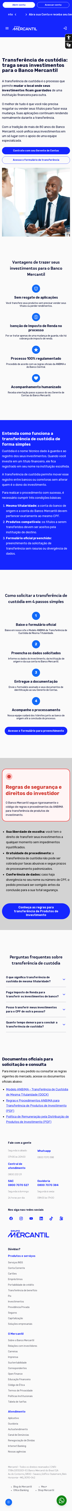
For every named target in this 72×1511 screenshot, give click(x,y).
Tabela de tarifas (17, 1401)
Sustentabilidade (17, 1362)
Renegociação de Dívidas (21, 1440)
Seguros (12, 1312)
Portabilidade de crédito (21, 1284)
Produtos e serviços (21, 1256)
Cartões (12, 1273)
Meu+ (44, 1486)
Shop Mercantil (46, 1490)
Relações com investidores (22, 1346)
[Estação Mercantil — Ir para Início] (25, 28)
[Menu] (7, 28)
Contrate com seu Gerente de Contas (36, 150)
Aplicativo (13, 1418)
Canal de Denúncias (18, 1435)
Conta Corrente (16, 1268)
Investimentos (16, 1301)
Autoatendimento (18, 1429)
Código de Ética (16, 1385)
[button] (8, 1502)
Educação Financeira (19, 1379)
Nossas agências (17, 1451)
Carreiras (13, 1351)
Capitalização (15, 1318)
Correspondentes (17, 1368)
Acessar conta (53, 5)
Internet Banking (17, 1446)
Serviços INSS (15, 1262)
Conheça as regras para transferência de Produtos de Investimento (36, 911)
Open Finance (15, 1373)
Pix (9, 1296)
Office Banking (21, 1490)
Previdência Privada (18, 1307)
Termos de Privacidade (20, 1390)
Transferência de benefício (22, 1290)
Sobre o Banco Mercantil (21, 1340)
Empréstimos (15, 1279)
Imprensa (13, 1357)
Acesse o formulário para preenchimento (36, 730)
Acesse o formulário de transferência (36, 160)
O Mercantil (15, 1333)
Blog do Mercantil (22, 1486)
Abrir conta (18, 5)
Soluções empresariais (20, 1324)
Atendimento (16, 1411)
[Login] (65, 28)
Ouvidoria (13, 1423)
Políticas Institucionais (20, 1396)
